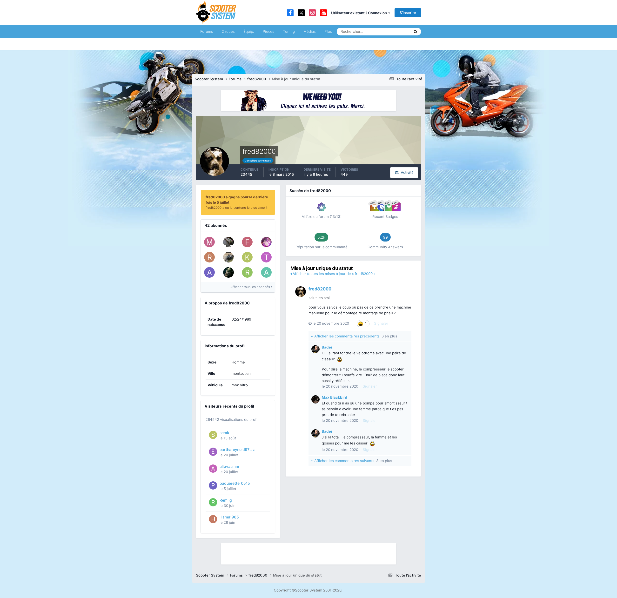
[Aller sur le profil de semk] (213, 435)
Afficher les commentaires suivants (352, 460)
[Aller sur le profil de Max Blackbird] (315, 399)
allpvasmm (229, 466)
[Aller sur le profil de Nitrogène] (228, 257)
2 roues (228, 31)
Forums (206, 31)
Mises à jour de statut (389, 31)
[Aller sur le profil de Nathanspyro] (266, 242)
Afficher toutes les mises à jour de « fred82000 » (334, 273)
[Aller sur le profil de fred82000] (300, 291)
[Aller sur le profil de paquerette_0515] (213, 485)
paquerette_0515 (235, 483)
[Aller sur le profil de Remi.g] (213, 502)
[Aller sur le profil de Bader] (315, 349)
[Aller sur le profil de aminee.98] (209, 272)
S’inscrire (408, 12)
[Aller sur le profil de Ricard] (247, 272)
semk (224, 432)
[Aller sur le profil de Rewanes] (209, 257)
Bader (327, 347)
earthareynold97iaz (237, 449)
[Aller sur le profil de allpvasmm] (213, 468)
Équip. (248, 31)
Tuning (289, 31)
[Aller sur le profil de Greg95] (228, 272)
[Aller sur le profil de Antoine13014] (266, 272)
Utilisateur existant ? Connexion (359, 13)
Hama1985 (229, 517)
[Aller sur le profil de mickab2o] (209, 242)
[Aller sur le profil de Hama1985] (213, 519)
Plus (328, 31)
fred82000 (319, 288)
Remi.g (226, 500)
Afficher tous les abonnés (250, 287)
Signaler (381, 323)
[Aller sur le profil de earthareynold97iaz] (213, 452)
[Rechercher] (415, 31)
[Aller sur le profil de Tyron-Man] (266, 257)
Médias (309, 31)
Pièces (268, 31)
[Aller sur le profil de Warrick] (228, 242)
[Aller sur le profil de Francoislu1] (247, 242)
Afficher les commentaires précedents (355, 336)
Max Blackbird (334, 397)
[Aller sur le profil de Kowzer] (247, 257)
